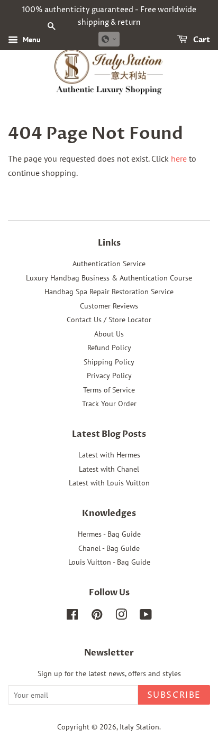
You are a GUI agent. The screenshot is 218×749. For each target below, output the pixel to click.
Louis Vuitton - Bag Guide (109, 562)
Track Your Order (109, 403)
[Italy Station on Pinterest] (97, 616)
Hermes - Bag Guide (109, 534)
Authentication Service (109, 263)
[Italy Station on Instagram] (121, 616)
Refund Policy (109, 347)
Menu (31, 39)
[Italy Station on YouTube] (146, 616)
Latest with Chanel (109, 469)
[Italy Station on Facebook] (72, 616)
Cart (201, 40)
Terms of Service (109, 390)
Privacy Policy (109, 375)
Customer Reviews (109, 306)
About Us (109, 334)
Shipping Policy (109, 362)
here (179, 158)
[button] (109, 39)
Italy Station (139, 727)
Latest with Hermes (109, 455)
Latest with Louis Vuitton (109, 483)
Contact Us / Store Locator (109, 319)
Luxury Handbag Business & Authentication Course (109, 278)
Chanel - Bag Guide (109, 548)
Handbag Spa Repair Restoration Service (109, 291)
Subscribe (174, 695)
